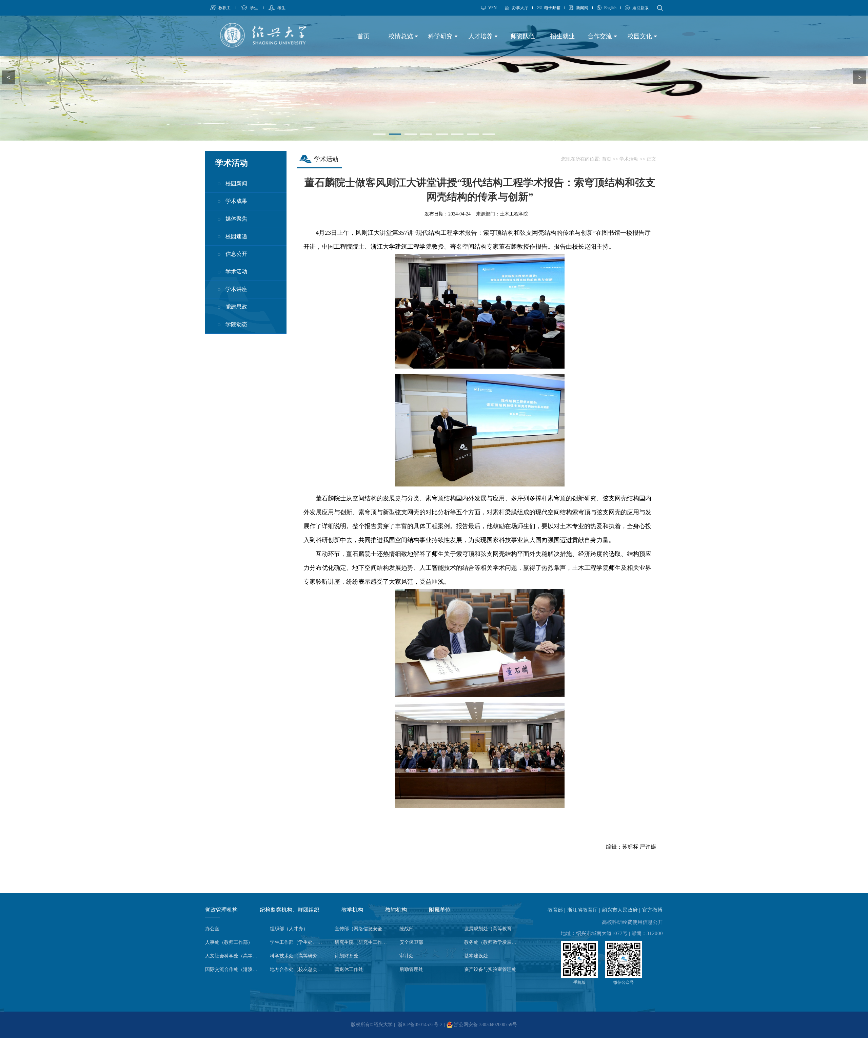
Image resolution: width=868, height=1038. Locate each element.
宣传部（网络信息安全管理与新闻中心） (363, 928)
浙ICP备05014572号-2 (420, 1024)
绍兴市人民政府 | (622, 910)
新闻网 (582, 7)
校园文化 (641, 36)
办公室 (212, 928)
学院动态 (236, 324)
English (610, 7)
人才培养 (481, 36)
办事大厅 (520, 7)
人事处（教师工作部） (229, 942)
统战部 (406, 928)
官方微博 (652, 910)
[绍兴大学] (263, 45)
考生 (281, 7)
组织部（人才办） (289, 928)
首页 (363, 36)
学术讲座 (236, 289)
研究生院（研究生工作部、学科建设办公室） (363, 942)
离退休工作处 (349, 969)
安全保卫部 (411, 942)
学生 (254, 7)
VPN (492, 7)
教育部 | (557, 910)
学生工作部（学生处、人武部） (298, 942)
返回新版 (640, 7)
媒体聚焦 (236, 219)
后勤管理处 (411, 969)
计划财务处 (346, 955)
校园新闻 (236, 183)
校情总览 (402, 36)
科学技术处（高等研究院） (298, 955)
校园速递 (236, 236)
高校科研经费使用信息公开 (632, 922)
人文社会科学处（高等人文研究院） (233, 955)
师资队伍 (523, 36)
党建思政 (236, 307)
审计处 (406, 955)
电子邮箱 (552, 7)
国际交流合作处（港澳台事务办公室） (233, 969)
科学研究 (441, 36)
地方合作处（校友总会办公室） (298, 969)
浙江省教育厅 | (584, 910)
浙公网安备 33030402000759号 (485, 1024)
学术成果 (236, 201)
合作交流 (601, 36)
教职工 (224, 7)
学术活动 (236, 271)
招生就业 (562, 36)
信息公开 (236, 254)
